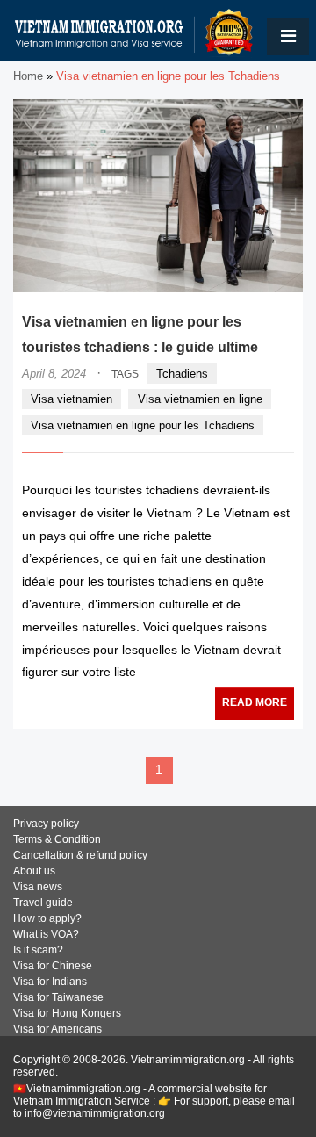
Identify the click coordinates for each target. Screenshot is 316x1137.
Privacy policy (46, 823)
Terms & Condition (57, 839)
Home (28, 76)
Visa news (37, 887)
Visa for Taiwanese (58, 997)
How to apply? (47, 918)
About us (34, 871)
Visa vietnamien (71, 399)
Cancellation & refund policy (80, 855)
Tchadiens (182, 373)
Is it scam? (38, 950)
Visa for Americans (57, 1029)
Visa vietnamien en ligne (200, 399)
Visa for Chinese (52, 966)
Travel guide (43, 902)
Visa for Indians (50, 981)
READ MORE (254, 702)
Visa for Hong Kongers (67, 1013)
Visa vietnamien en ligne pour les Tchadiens (143, 425)
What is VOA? (46, 934)
